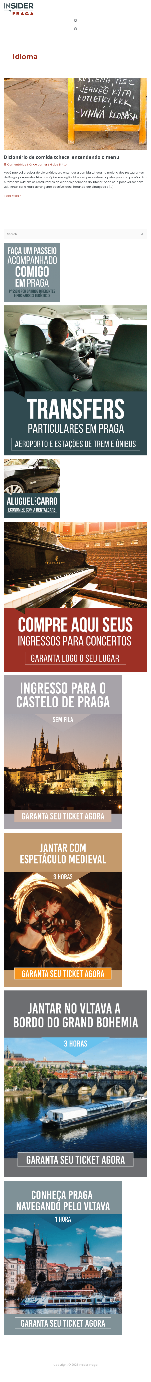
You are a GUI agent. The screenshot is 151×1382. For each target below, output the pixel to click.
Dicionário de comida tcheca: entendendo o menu (61, 157)
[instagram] (75, 20)
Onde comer (38, 164)
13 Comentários (15, 164)
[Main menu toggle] (143, 9)
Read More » (12, 196)
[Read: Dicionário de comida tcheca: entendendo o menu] (75, 114)
